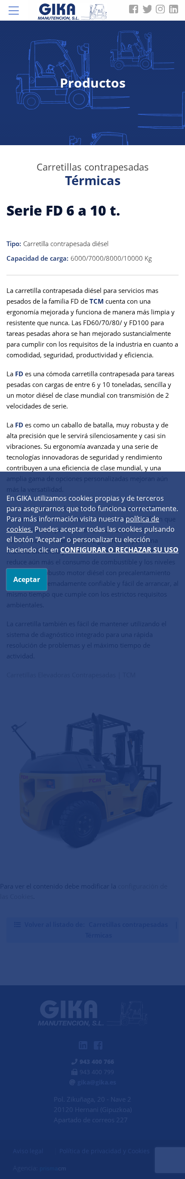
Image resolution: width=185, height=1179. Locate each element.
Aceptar (26, 579)
